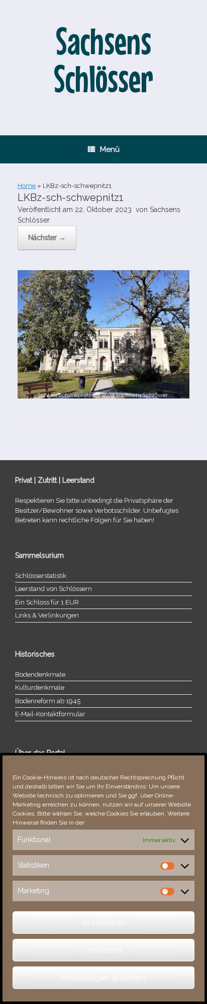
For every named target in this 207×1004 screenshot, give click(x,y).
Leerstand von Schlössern (53, 588)
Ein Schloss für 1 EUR (47, 602)
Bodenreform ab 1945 (47, 701)
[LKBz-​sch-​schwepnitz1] (103, 395)
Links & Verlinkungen (47, 615)
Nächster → (47, 238)
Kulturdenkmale (39, 687)
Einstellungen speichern (103, 977)
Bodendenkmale (40, 674)
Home (27, 185)
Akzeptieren (103, 922)
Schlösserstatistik (40, 575)
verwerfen (104, 950)
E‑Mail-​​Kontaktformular (50, 714)
